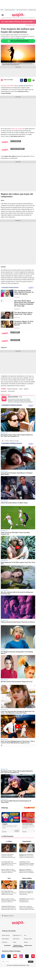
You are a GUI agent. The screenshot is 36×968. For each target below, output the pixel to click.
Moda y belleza (5, 938)
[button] (34, 21)
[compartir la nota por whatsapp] (29, 80)
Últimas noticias (6, 935)
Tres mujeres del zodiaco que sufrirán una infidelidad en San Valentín (21, 150)
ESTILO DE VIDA (22, 17)
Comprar (17, 830)
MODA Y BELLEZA (15, 17)
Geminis (26, 389)
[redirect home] (18, 16)
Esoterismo (4, 942)
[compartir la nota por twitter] (25, 80)
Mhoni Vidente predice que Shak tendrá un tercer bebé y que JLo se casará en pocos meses (21, 334)
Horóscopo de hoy (10, 9)
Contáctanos (7, 945)
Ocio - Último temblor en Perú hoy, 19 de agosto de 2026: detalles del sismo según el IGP (17, 21)
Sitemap (26, 942)
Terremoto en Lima (21, 9)
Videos (14, 942)
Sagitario (3, 391)
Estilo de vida (16, 938)
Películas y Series (28, 938)
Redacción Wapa (8, 79)
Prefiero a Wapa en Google (12, 441)
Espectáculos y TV (17, 935)
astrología (11, 391)
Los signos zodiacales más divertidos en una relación (19, 142)
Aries (20, 389)
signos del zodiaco (8, 85)
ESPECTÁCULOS (9, 17)
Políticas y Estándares (18, 946)
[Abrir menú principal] (3, 15)
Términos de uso (17, 945)
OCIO (26, 17)
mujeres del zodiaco (17, 128)
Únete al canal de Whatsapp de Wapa (19, 41)
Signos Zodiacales (12, 389)
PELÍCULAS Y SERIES (32, 17)
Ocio (25, 935)
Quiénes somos (28, 945)
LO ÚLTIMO (3, 17)
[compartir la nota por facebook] (21, 80)
